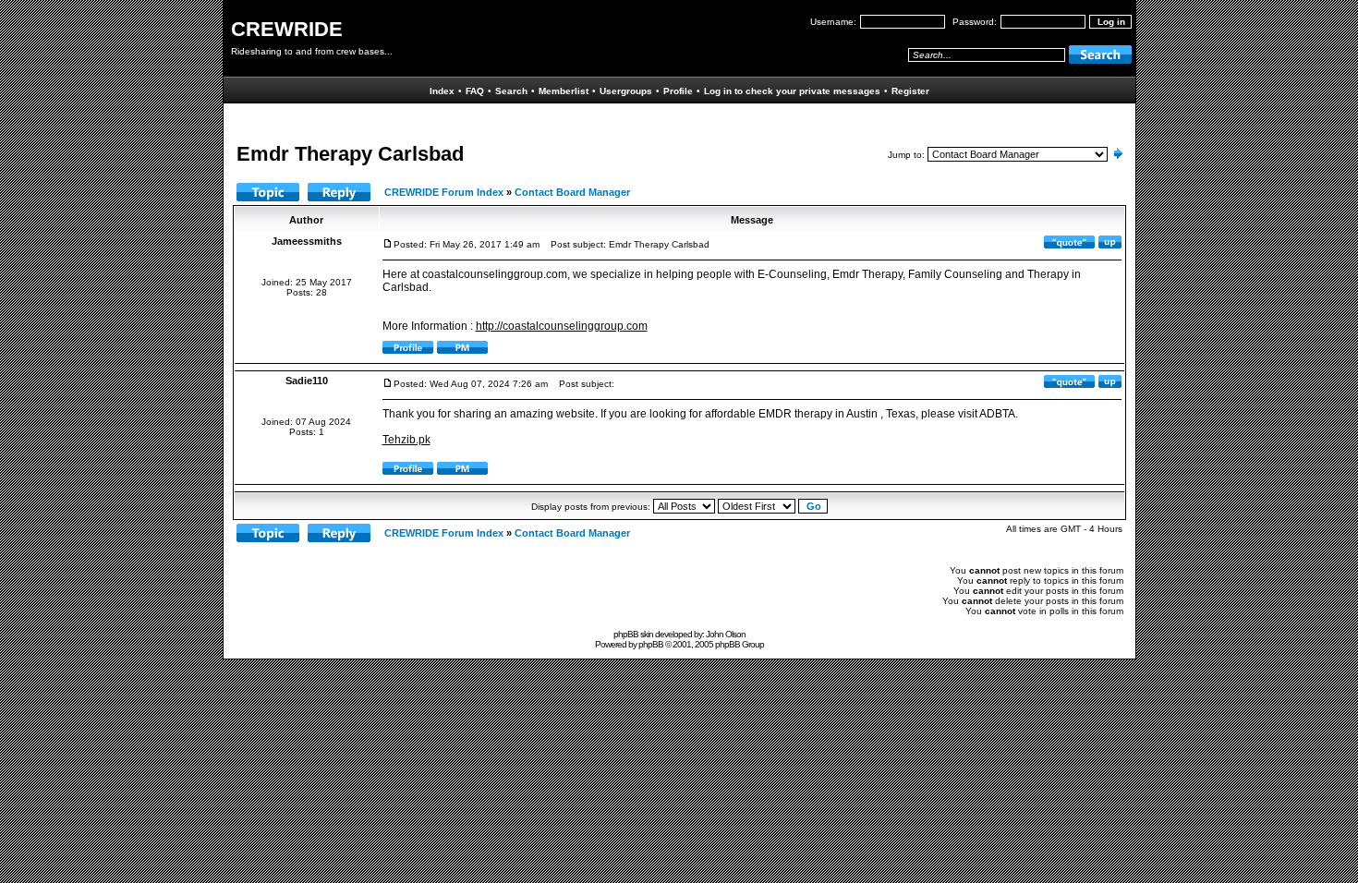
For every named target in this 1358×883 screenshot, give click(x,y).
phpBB (650, 644)
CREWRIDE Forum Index (443, 192)
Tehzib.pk (406, 439)
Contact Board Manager (572, 192)
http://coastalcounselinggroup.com (562, 326)
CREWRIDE (287, 29)
